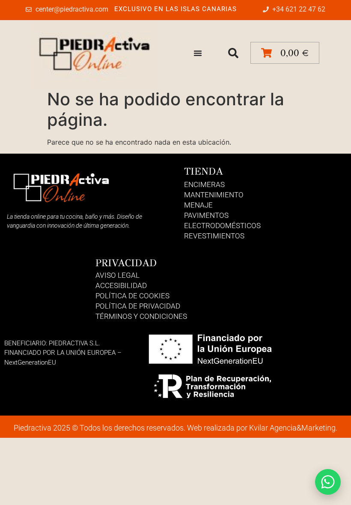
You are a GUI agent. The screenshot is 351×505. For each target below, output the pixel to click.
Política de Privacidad (137, 306)
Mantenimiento (214, 194)
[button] (233, 53)
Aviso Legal (117, 275)
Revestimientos (214, 236)
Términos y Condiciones (141, 316)
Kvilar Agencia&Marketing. (293, 427)
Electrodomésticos (222, 225)
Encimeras (204, 184)
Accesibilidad (121, 285)
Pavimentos (206, 215)
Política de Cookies (132, 295)
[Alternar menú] (197, 53)
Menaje (198, 205)
